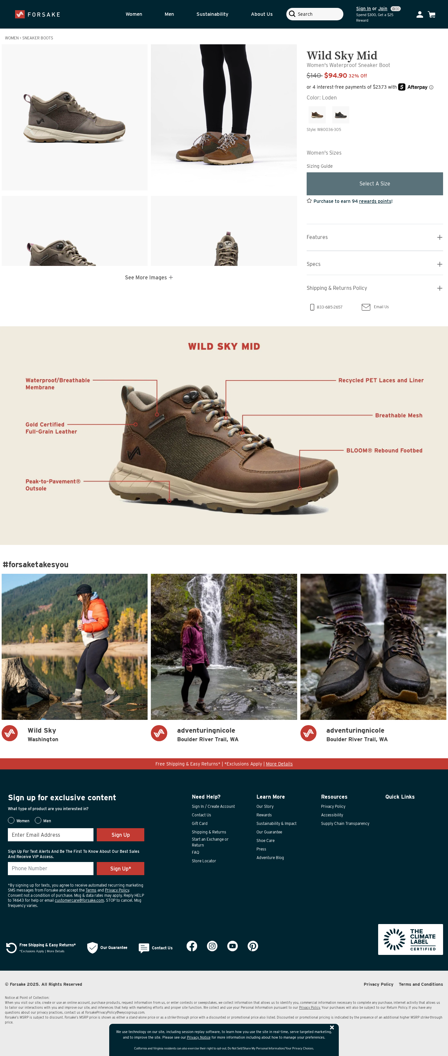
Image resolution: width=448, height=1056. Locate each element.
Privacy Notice (199, 1037)
